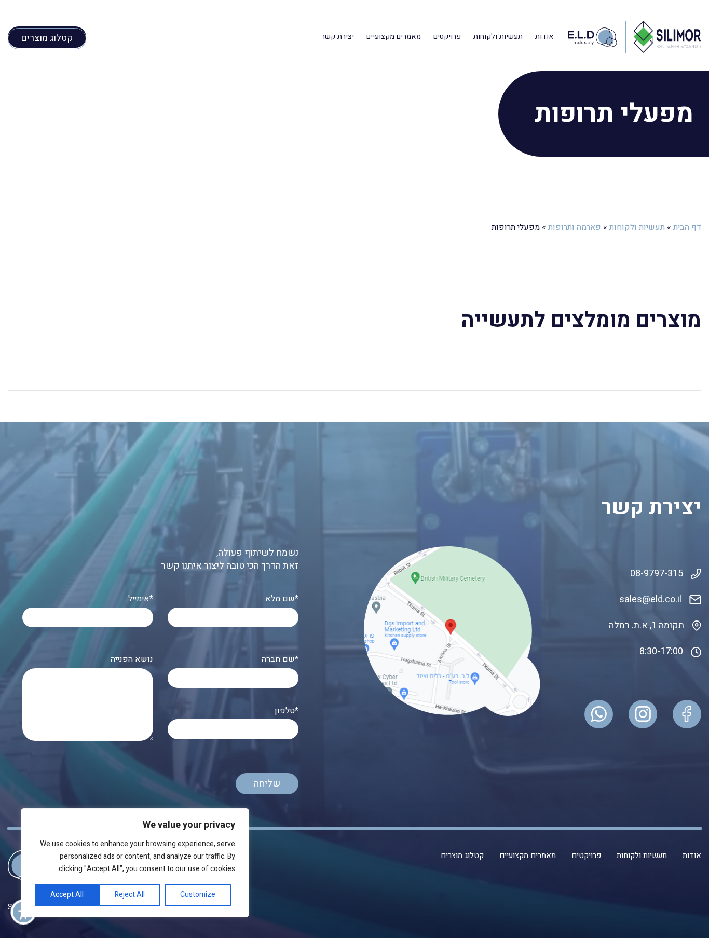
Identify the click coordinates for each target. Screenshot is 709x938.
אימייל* (140, 599)
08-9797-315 (656, 574)
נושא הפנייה (132, 660)
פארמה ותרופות (574, 227)
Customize (197, 894)
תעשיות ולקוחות (498, 36)
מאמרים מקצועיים (393, 36)
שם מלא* (281, 599)
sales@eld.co (647, 599)
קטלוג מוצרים (462, 855)
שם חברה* (280, 660)
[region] (135, 862)
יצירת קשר (337, 36)
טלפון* (286, 711)
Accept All (67, 894)
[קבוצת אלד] (667, 37)
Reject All (130, 894)
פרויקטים (447, 36)
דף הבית (687, 227)
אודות (544, 36)
